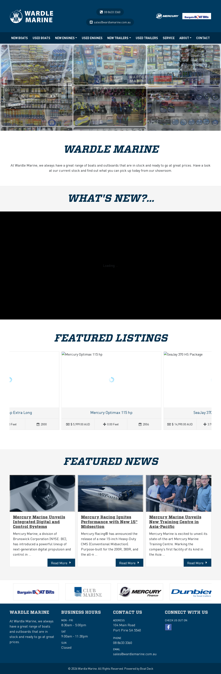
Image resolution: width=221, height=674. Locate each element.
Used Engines (92, 38)
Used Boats (41, 38)
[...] (31, 15)
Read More (59, 563)
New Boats (19, 38)
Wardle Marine (87, 668)
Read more (63, 391)
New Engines (65, 38)
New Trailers (117, 38)
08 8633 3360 (112, 12)
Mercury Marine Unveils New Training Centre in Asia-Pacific (175, 522)
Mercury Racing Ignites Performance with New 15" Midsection (109, 522)
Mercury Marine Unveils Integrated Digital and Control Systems (39, 522)
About (184, 38)
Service (169, 38)
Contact (203, 38)
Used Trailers (147, 38)
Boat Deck (146, 668)
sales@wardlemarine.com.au (112, 22)
